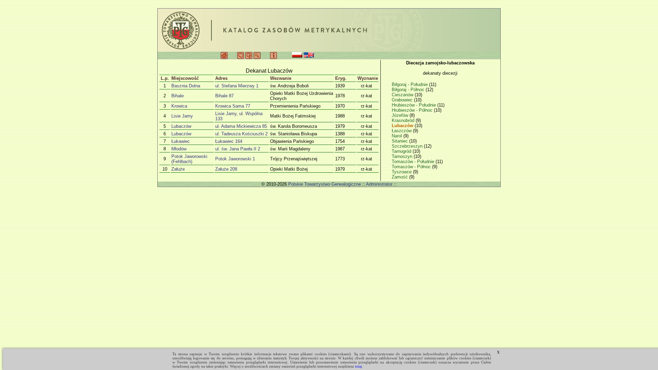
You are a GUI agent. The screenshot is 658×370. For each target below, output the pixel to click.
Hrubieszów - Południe (414, 105)
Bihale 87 (224, 95)
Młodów (178, 148)
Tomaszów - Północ (412, 166)
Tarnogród (402, 151)
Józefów (401, 115)
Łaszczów (402, 130)
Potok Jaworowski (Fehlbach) (189, 159)
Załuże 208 (226, 169)
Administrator (379, 184)
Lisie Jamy (182, 116)
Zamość (400, 177)
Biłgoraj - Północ (409, 89)
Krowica (179, 106)
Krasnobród (404, 120)
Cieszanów (403, 94)
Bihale (177, 95)
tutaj (358, 366)
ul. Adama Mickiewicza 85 (241, 126)
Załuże (178, 169)
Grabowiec (403, 99)
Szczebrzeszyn (408, 146)
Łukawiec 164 (228, 141)
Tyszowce (402, 171)
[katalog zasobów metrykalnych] (329, 30)
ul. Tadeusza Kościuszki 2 (241, 133)
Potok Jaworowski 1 (235, 158)
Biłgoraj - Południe (410, 84)
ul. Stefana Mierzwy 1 (236, 85)
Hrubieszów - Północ (413, 110)
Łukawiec (180, 141)
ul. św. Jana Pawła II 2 (237, 148)
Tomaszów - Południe (414, 161)
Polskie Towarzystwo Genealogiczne (324, 184)
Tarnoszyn (403, 156)
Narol (397, 135)
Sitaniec (400, 141)
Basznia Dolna (185, 85)
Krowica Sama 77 (232, 106)
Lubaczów (181, 126)
